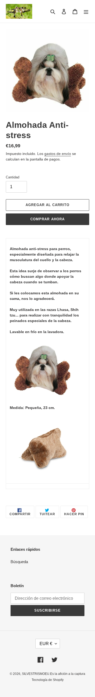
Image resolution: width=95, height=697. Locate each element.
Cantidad (12, 177)
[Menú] (86, 11)
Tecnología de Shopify (48, 680)
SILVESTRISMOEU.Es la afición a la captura (53, 674)
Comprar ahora (47, 219)
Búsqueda (19, 561)
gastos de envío (57, 154)
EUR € (46, 643)
